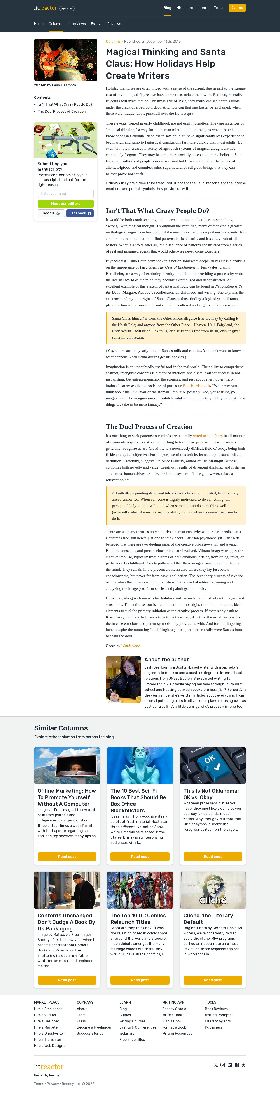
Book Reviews (216, 1009)
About (82, 1009)
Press (81, 1021)
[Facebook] (236, 1065)
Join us (237, 8)
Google (49, 213)
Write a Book (172, 1015)
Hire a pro (185, 8)
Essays (96, 24)
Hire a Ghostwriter (49, 1033)
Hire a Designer (46, 1021)
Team (81, 1015)
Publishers (213, 1027)
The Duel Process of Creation (62, 111)
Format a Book (174, 1027)
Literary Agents (218, 1021)
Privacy (53, 1084)
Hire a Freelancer (48, 1009)
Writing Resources (177, 1033)
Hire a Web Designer (50, 1046)
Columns (56, 24)
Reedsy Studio (174, 1009)
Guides (125, 1015)
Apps (64, 8)
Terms (39, 1084)
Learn (204, 8)
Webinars (126, 1033)
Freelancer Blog (132, 1039)
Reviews (114, 24)
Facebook (77, 213)
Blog (167, 8)
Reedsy (54, 1075)
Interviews (77, 24)
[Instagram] (222, 1065)
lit (45, 8)
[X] (215, 1065)
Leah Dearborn (64, 85)
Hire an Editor (45, 1015)
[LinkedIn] (229, 1065)
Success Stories (90, 1033)
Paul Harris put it (196, 385)
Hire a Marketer (46, 1027)
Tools (218, 8)
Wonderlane (131, 646)
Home (39, 24)
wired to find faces (208, 436)
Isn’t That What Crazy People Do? (65, 104)
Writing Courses (132, 1021)
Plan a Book (171, 1021)
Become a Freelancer (94, 1027)
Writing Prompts (218, 1015)
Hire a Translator (47, 1039)
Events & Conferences (137, 1027)
